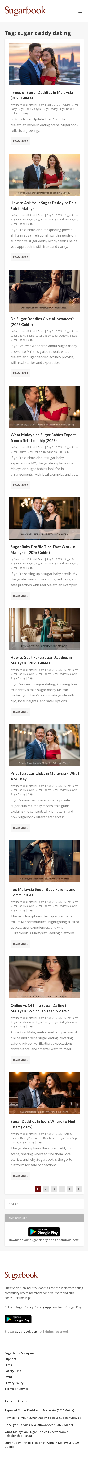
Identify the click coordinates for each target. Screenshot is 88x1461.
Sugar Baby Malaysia (30, 109)
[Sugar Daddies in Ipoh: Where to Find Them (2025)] (44, 1093)
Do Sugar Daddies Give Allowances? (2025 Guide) (39, 1425)
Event (8, 1377)
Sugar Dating (18, 224)
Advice (66, 105)
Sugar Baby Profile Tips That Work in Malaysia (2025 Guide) (42, 1444)
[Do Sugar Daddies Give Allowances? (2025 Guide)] (44, 291)
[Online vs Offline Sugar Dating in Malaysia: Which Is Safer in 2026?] (44, 977)
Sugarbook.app (26, 1331)
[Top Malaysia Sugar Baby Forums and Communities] (44, 861)
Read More (20, 141)
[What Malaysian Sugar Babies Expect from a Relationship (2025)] (44, 407)
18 (70, 1189)
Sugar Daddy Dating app (33, 1307)
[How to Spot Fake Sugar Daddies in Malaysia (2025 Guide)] (44, 629)
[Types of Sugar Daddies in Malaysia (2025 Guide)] (44, 64)
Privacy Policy (14, 1383)
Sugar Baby (71, 215)
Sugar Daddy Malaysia (64, 219)
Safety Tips (13, 1371)
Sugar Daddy (50, 109)
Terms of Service (16, 1389)
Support (10, 1359)
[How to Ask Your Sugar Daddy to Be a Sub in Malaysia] (44, 175)
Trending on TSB (52, 452)
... (62, 1189)
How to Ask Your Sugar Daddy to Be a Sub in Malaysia (43, 1418)
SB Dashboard (48, 1138)
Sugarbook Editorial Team (29, 105)
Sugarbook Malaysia (19, 1353)
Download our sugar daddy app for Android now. (44, 1240)
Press (8, 1365)
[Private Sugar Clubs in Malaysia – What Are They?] (44, 745)
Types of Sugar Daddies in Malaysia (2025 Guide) (39, 1410)
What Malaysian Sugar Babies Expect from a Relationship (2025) (37, 1434)
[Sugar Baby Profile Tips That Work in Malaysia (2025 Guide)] (44, 518)
